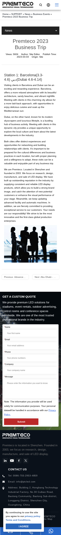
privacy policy (32, 516)
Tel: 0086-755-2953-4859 (23, 475)
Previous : (16, 277)
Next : (47, 277)
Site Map (47, 519)
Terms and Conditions (18, 520)
